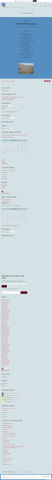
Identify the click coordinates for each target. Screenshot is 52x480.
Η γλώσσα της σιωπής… (8, 393)
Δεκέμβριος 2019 (5, 347)
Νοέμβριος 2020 (5, 331)
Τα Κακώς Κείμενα (6, 464)
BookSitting (5, 429)
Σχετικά (37, 5)
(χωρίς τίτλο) (4, 174)
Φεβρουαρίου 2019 (6, 361)
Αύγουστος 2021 (5, 319)
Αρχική (34, 5)
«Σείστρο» (4, 176)
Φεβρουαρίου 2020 (6, 344)
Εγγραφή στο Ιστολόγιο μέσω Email (13, 277)
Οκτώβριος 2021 (5, 316)
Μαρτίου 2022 (5, 309)
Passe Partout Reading (7, 425)
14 (14, 147)
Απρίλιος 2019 (5, 358)
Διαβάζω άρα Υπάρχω (7, 423)
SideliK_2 (4, 437)
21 (14, 149)
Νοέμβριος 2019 (5, 348)
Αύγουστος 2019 (5, 352)
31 (25, 151)
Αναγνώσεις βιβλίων (7, 453)
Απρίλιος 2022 (5, 308)
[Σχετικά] (47, 81)
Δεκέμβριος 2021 (5, 313)
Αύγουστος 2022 (5, 302)
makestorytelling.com (7, 459)
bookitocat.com (6, 439)
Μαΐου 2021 (4, 323)
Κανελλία (4, 461)
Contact (40, 5)
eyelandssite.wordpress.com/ (9, 444)
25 (3, 151)
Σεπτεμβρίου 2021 (6, 317)
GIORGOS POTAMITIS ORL (7, 427)
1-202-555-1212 (4, 202)
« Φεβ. (3, 153)
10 (25, 145)
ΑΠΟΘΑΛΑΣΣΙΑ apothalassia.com (9, 433)
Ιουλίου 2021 (4, 320)
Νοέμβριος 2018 (5, 365)
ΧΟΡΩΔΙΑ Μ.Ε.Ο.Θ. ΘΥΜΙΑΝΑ (8, 136)
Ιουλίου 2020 (4, 337)
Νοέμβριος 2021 (5, 314)
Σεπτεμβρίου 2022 (6, 301)
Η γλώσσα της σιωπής (17, 393)
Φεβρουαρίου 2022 (6, 310)
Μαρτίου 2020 (5, 342)
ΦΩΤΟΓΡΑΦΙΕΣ (5, 163)
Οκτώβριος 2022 (5, 299)
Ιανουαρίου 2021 (5, 328)
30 (21, 151)
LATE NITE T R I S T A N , (7, 457)
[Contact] (49, 81)
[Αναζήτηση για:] (10, 292)
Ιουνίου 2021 (4, 321)
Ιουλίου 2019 (4, 354)
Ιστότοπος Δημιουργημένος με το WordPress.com (25, 471)
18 (3, 149)
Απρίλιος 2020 (5, 341)
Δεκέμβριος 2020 (5, 330)
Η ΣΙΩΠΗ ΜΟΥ (4, 172)
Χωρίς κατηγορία (26, 20)
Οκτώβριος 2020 (5, 333)
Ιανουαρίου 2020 (5, 345)
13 (10, 147)
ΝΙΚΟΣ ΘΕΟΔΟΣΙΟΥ (6, 441)
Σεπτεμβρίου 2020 (6, 334)
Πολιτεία (4, 455)
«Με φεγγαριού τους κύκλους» (8, 170)
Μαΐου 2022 (4, 306)
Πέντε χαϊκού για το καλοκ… (16, 395)
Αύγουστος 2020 (5, 335)
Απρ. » (25, 153)
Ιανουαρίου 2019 (5, 362)
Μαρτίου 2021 (5, 326)
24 (25, 149)
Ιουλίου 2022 (4, 303)
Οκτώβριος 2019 (5, 349)
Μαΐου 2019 (4, 356)
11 (3, 147)
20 (10, 149)
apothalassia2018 (7, 395)
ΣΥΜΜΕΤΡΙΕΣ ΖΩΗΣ (26, 23)
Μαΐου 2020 (4, 340)
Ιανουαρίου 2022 (5, 312)
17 (25, 147)
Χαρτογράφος (6, 449)
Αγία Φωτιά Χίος (5, 90)
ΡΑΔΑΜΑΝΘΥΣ (5, 451)
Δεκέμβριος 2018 (5, 363)
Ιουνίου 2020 (4, 338)
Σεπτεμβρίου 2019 (6, 351)
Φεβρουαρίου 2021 (6, 327)
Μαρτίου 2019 (5, 359)
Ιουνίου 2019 (4, 355)
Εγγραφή (4, 286)
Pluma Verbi (5, 431)
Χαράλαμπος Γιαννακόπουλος (9, 435)
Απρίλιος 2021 (5, 324)
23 (21, 149)
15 (18, 147)
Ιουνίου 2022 (4, 305)
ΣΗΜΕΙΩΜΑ (4, 162)
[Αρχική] (45, 81)
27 (10, 151)
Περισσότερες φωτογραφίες (7, 99)
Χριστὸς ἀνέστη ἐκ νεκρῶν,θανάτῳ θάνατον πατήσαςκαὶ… (14, 134)
